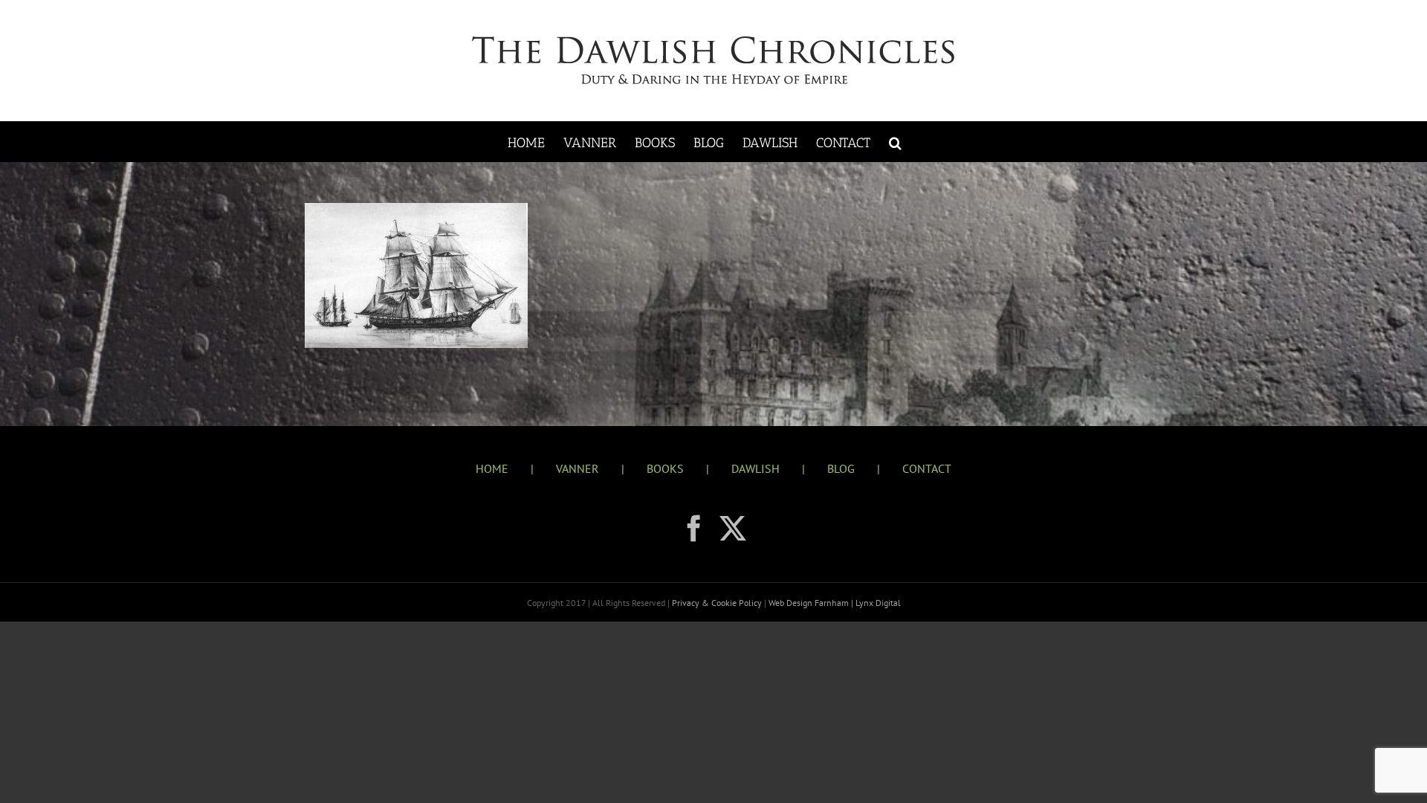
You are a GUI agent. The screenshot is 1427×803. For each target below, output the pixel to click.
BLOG (841, 468)
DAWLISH (755, 468)
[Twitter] (732, 528)
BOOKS (665, 468)
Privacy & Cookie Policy (718, 602)
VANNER (577, 468)
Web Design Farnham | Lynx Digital (833, 602)
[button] (895, 141)
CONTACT (926, 468)
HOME (492, 468)
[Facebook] (694, 528)
